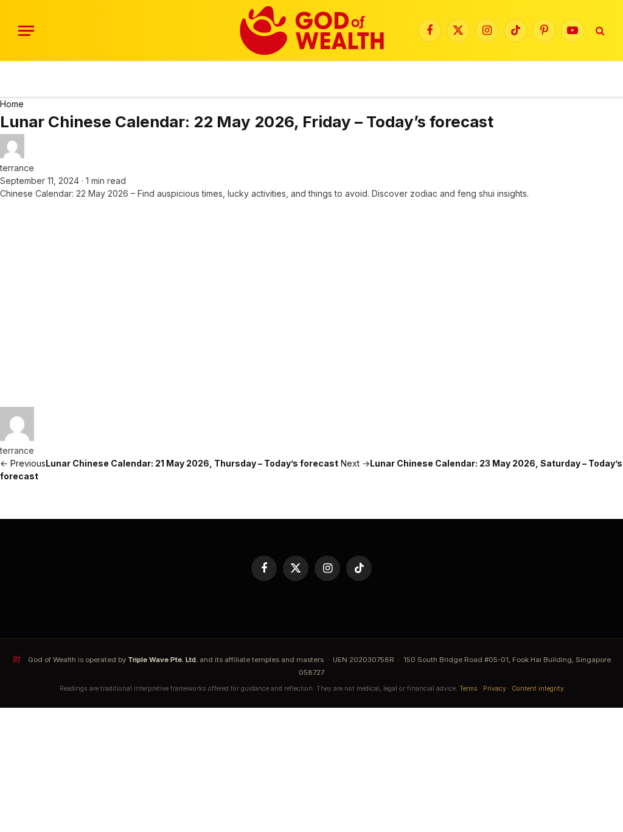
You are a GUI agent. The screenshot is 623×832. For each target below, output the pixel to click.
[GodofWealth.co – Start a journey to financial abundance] (312, 30)
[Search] (599, 30)
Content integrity (538, 689)
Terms (468, 689)
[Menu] (26, 30)
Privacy (494, 689)
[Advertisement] (311, 303)
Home (12, 104)
